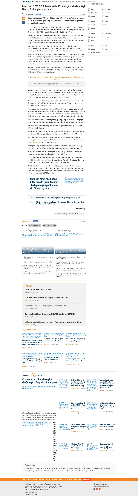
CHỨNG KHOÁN (68, 479)
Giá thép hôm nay (29, 471)
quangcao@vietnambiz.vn (103, 486)
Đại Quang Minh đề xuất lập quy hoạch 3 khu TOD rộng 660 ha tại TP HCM (50, 314)
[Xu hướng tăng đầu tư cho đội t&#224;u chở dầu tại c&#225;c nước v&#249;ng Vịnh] (76, 355)
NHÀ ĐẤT (61, 479)
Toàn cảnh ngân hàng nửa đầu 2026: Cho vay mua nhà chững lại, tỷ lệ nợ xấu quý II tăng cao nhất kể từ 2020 (32, 342)
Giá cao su (60, 471)
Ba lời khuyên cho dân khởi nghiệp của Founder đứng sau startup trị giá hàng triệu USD (37, 272)
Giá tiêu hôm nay (85, 468)
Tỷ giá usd (48, 468)
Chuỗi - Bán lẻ (86, 2)
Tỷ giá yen (55, 468)
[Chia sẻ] (23, 22)
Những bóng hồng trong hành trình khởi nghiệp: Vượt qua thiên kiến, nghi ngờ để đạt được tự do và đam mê (38, 267)
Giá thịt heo (47, 471)
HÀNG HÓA (41, 479)
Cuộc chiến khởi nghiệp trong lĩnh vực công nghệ (37, 262)
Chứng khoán (28, 325)
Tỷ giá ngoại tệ (39, 468)
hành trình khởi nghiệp (34, 225)
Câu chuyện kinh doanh (50, 2)
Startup (37, 2)
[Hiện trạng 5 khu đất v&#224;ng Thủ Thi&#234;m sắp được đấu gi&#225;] (54, 354)
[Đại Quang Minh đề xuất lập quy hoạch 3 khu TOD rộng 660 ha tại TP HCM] (32, 355)
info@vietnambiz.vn (33, 492)
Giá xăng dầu (106, 468)
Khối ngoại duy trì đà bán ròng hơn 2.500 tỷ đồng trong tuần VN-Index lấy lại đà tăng (53, 322)
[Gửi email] (84, 14)
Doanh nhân (76, 2)
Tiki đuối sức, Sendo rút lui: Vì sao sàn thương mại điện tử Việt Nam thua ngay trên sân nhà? (70, 269)
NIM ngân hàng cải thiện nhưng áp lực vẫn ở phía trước (78, 427)
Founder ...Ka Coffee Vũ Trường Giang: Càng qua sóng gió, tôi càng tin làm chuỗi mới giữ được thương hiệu (70, 263)
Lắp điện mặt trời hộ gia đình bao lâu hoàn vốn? (107, 426)
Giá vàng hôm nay (29, 468)
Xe (94, 2)
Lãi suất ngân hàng (97, 468)
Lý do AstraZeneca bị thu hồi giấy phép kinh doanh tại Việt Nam (70, 252)
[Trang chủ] (23, 18)
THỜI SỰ (29, 479)
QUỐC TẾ (48, 479)
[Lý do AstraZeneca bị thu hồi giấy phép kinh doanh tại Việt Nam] (70, 243)
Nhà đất (27, 316)
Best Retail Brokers (70, 471)
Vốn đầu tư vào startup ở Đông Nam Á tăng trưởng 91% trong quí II (58, 198)
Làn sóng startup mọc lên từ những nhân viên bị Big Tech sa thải (38, 257)
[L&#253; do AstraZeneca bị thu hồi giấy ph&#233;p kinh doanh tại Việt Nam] (54, 335)
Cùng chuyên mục (63, 230)
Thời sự (27, 308)
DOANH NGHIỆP (77, 479)
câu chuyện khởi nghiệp (49, 225)
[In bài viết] (82, 14)
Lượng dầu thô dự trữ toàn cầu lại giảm (38, 290)
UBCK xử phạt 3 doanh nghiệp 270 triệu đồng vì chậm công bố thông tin (78, 406)
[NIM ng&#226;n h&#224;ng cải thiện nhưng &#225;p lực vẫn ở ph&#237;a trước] (64, 427)
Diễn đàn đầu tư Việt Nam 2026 (84, 471)
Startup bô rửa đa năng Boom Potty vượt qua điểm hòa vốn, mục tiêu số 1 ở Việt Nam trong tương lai (60, 203)
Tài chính (24, 348)
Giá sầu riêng (39, 471)
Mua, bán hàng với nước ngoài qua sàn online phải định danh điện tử (70, 257)
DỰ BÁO (35, 479)
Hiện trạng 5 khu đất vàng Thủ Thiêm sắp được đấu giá (52, 358)
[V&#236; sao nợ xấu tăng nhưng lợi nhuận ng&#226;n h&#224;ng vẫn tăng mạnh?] (76, 335)
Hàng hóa (27, 292)
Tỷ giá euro (62, 468)
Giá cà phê (77, 468)
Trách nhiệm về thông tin (31, 494)
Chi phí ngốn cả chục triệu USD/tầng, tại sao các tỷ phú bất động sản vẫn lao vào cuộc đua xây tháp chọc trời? (71, 275)
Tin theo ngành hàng (97, 4)
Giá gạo (54, 471)
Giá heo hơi (70, 468)
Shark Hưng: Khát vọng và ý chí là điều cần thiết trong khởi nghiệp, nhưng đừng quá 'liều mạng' (37, 251)
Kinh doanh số (65, 2)
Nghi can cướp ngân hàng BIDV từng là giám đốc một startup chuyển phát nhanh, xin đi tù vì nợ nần (44, 183)
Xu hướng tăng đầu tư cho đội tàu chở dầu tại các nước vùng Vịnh (75, 360)
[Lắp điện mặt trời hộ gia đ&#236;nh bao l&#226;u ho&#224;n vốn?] (93, 427)
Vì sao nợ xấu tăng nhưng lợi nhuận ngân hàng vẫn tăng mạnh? (76, 340)
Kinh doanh (28, 2)
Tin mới (29, 286)
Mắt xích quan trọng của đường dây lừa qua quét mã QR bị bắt (46, 306)
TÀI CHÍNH (54, 479)
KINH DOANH (86, 479)
